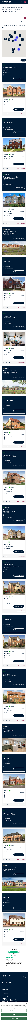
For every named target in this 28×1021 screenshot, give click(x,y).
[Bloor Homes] (6, 2)
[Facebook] (3, 983)
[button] (13, 41)
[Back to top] (24, 976)
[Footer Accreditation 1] (5, 1000)
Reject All (14, 1014)
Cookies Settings (14, 1010)
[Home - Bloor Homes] (7, 976)
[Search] (25, 18)
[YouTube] (10, 983)
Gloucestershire (19, 7)
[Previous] (3, 114)
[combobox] (12, 18)
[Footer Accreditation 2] (11, 1000)
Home (3, 7)
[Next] (9, 114)
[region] (14, 1011)
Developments (10, 7)
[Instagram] (6, 983)
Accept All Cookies (14, 1018)
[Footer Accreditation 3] (16, 1000)
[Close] (26, 1003)
